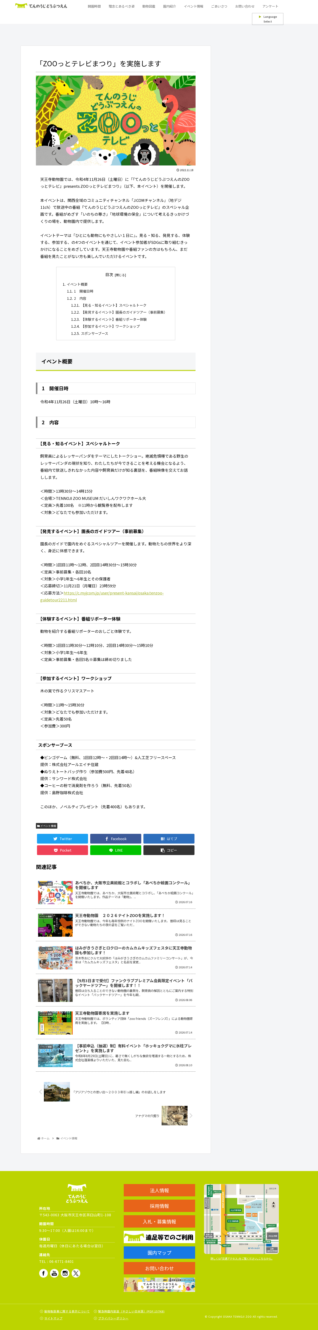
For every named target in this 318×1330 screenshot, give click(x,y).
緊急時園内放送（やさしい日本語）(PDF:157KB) (131, 1311)
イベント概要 (77, 284)
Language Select (268, 19)
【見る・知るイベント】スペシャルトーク (113, 305)
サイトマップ (53, 1318)
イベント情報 (48, 826)
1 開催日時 (83, 291)
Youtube (54, 1273)
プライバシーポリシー (113, 1318)
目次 (109, 274)
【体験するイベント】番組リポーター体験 (114, 319)
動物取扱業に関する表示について (67, 1311)
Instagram (65, 1273)
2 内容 (80, 298)
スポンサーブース (94, 333)
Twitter (76, 1273)
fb (43, 1273)
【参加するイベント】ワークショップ (110, 326)
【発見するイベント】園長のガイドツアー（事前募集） (124, 312)
